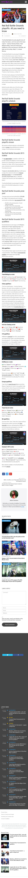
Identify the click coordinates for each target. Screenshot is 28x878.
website (8, 466)
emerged (10, 336)
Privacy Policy (4, 812)
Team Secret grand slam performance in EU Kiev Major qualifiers (16, 772)
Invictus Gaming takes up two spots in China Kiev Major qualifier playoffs (17, 798)
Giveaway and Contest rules (7, 816)
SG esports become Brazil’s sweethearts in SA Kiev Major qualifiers (16, 758)
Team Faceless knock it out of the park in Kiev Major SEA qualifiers (17, 804)
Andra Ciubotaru (18, 33)
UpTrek (22, 506)
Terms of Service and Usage (7, 814)
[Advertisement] (14, 644)
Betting (11, 717)
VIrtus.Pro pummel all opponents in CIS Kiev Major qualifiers (18, 778)
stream (8, 147)
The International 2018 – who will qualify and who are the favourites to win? (17, 713)
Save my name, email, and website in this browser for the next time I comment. (12, 619)
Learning (11, 723)
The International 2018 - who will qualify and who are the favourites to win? (18, 836)
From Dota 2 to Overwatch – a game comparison (17, 851)
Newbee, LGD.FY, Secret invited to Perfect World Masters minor (17, 731)
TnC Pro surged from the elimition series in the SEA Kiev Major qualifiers (17, 791)
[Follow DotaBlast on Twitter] (7, 654)
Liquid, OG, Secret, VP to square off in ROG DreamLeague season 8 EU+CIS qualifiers (18, 738)
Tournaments (6, 9)
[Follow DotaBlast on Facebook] (18, 654)
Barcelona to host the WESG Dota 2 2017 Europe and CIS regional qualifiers (17, 745)
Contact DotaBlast (5, 818)
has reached (18, 200)
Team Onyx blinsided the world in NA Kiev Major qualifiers (17, 765)
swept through (12, 384)
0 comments (23, 35)
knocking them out (18, 306)
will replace (21, 458)
